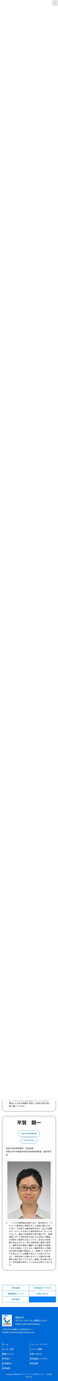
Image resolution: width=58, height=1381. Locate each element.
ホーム (5, 1344)
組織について (8, 1353)
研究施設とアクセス (39, 1358)
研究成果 (6, 1368)
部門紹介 (6, 1358)
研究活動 (34, 1363)
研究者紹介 (7, 1363)
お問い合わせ (36, 1353)
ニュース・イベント (39, 1344)
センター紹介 (8, 1349)
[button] (29, 1134)
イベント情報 (36, 1349)
